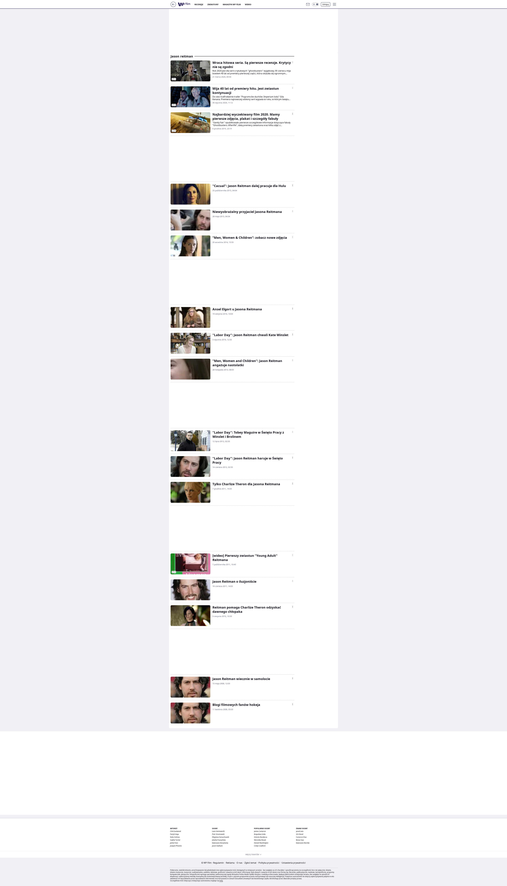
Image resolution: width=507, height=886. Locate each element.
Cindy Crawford (259, 846)
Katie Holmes (175, 837)
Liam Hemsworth (218, 831)
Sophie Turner (175, 840)
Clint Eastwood (175, 831)
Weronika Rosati (260, 840)
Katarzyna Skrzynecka (220, 843)
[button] (315, 4)
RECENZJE (198, 4)
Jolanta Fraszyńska (219, 840)
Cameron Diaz (301, 837)
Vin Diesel (299, 834)
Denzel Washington (261, 843)
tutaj (221, 881)
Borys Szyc (300, 840)
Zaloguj (325, 4)
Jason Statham (217, 846)
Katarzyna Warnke (302, 843)
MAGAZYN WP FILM (232, 4)
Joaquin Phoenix (176, 846)
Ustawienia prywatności (293, 862)
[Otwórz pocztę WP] (308, 4)
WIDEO (248, 4)
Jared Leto (299, 831)
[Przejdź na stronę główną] (173, 6)
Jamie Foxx (174, 843)
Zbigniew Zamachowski (220, 837)
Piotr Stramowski (218, 834)
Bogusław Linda (260, 834)
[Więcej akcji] (292, 62)
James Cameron (260, 831)
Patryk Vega (174, 834)
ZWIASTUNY (213, 4)
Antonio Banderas (260, 837)
